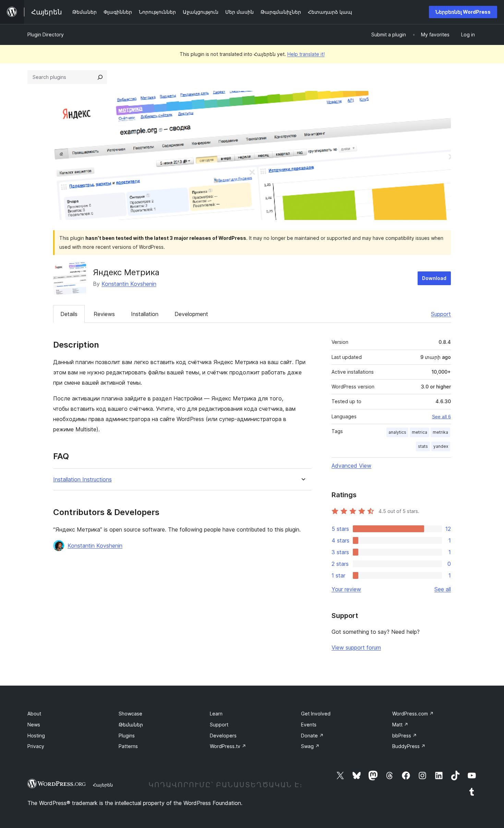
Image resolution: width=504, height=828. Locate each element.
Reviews (104, 314)
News (33, 724)
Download (434, 278)
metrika (440, 432)
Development (191, 314)
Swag (310, 746)
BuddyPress (408, 746)
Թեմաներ (131, 724)
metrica (419, 432)
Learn (216, 713)
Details (68, 314)
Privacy (35, 746)
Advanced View (351, 465)
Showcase (130, 713)
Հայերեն (103, 785)
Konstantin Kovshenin (128, 283)
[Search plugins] (100, 77)
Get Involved (316, 713)
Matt (400, 724)
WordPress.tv (228, 746)
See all (442, 589)
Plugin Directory (45, 34)
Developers (223, 735)
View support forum (356, 647)
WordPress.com (413, 713)
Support (441, 314)
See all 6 (441, 416)
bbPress (404, 735)
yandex (440, 446)
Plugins (127, 735)
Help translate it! (306, 54)
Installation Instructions (82, 479)
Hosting (36, 735)
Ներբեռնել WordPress (463, 12)
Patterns (128, 746)
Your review (346, 589)
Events (308, 724)
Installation (144, 314)
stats (423, 446)
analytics (397, 432)
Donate (312, 735)
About (34, 713)
